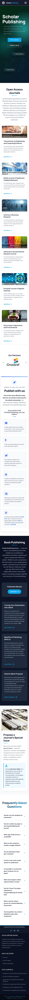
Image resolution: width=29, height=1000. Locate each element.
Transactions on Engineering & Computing (14, 990)
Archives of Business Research (11, 976)
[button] (3, 362)
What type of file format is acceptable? (12, 836)
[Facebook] (11, 931)
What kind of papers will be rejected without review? (12, 881)
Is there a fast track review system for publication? (12, 861)
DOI (19, 520)
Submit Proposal (9, 697)
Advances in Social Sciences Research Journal (15, 973)
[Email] (18, 931)
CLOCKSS (13, 524)
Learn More (8, 627)
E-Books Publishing (8, 963)
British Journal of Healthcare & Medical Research (13, 980)
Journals (5, 957)
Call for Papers (7, 960)
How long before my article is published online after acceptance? (13, 914)
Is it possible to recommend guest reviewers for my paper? (12, 871)
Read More (7, 157)
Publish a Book (14, 45)
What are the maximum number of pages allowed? (12, 844)
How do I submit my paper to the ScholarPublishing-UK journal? (13, 826)
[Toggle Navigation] (25, 3)
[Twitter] (14, 931)
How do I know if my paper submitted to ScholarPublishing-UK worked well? (13, 891)
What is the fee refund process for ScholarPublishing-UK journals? (13, 903)
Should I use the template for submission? (13, 816)
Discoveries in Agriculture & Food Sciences (14, 984)
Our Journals (14, 40)
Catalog (13, 591)
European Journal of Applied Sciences (13, 987)
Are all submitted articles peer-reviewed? (12, 853)
